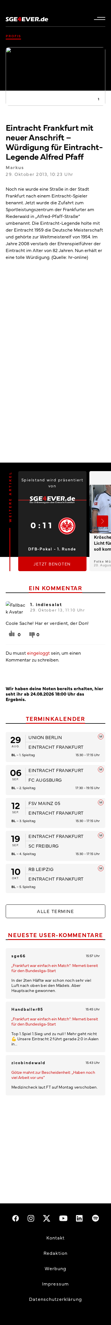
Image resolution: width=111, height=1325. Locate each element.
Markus (15, 167)
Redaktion (55, 1253)
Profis (13, 36)
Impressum (55, 1283)
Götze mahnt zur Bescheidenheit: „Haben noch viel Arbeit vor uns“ (53, 1075)
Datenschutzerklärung (55, 1299)
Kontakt (55, 1237)
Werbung (56, 1268)
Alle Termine (55, 911)
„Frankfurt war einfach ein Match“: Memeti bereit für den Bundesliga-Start (54, 968)
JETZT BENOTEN (52, 564)
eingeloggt (38, 653)
